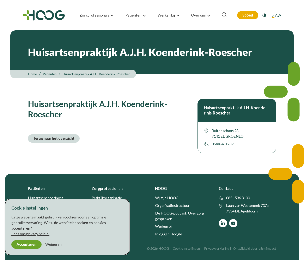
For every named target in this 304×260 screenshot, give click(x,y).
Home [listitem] (32, 74)
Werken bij (166, 15)
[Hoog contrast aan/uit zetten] (264, 15)
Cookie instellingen (186, 248)
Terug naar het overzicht (53, 138)
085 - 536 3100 (238, 198)
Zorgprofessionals (94, 15)
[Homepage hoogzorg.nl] (44, 15)
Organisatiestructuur (172, 205)
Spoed (247, 15)
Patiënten (133, 15)
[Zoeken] (224, 15)
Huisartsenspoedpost (45, 198)
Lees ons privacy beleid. (30, 233)
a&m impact (267, 248)
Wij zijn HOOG (166, 198)
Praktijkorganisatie (107, 198)
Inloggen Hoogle (168, 234)
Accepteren (26, 244)
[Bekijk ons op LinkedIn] (223, 223)
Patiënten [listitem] (49, 74)
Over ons (198, 15)
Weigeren (53, 244)
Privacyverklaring (216, 248)
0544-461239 (222, 144)
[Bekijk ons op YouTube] (233, 223)
